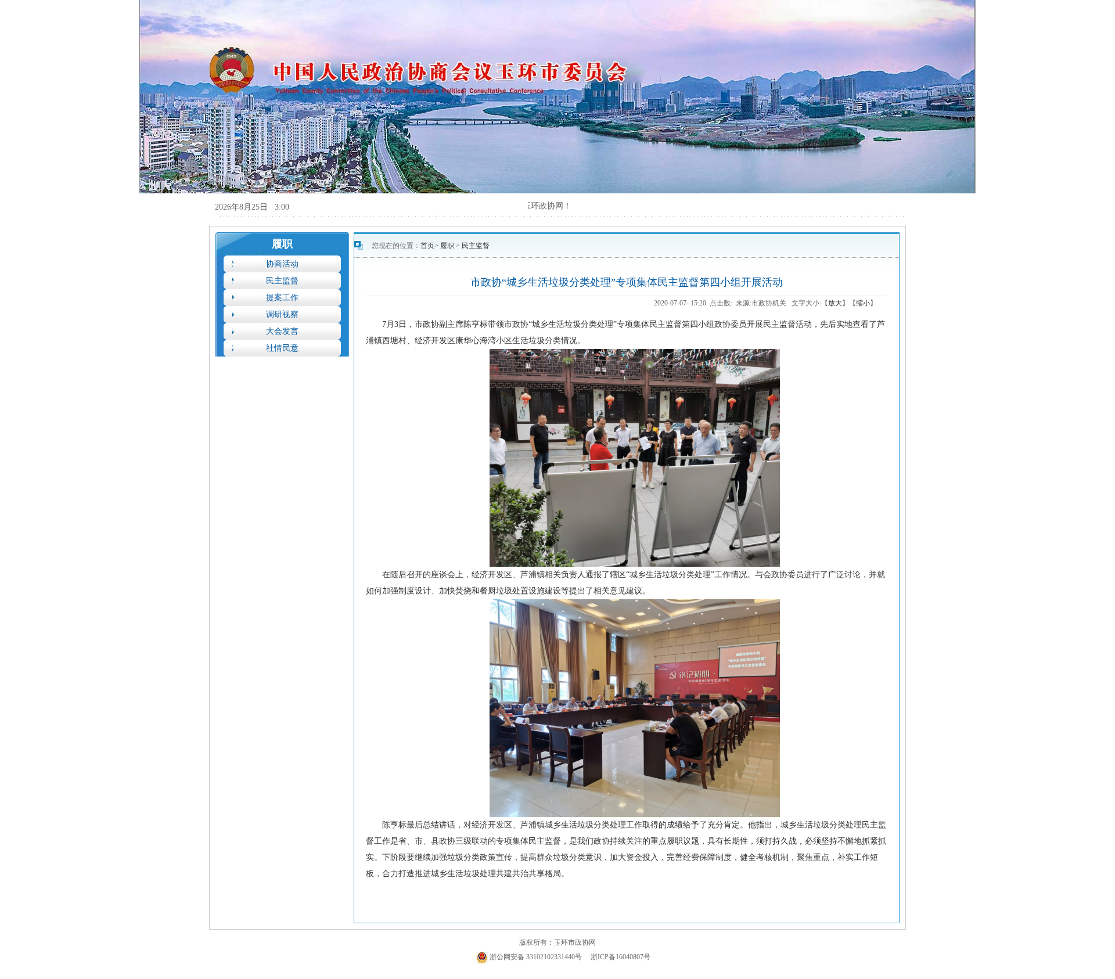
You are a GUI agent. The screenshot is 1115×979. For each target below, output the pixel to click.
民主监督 (282, 280)
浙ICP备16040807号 (620, 957)
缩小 (863, 303)
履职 (448, 246)
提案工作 (282, 297)
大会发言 (282, 331)
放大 (835, 303)
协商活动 (282, 264)
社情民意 (282, 348)
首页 (427, 246)
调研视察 (282, 314)
